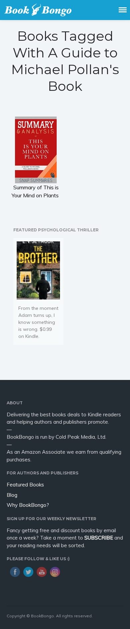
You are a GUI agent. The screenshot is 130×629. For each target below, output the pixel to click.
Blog (12, 495)
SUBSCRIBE (98, 538)
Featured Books (25, 484)
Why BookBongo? (28, 505)
